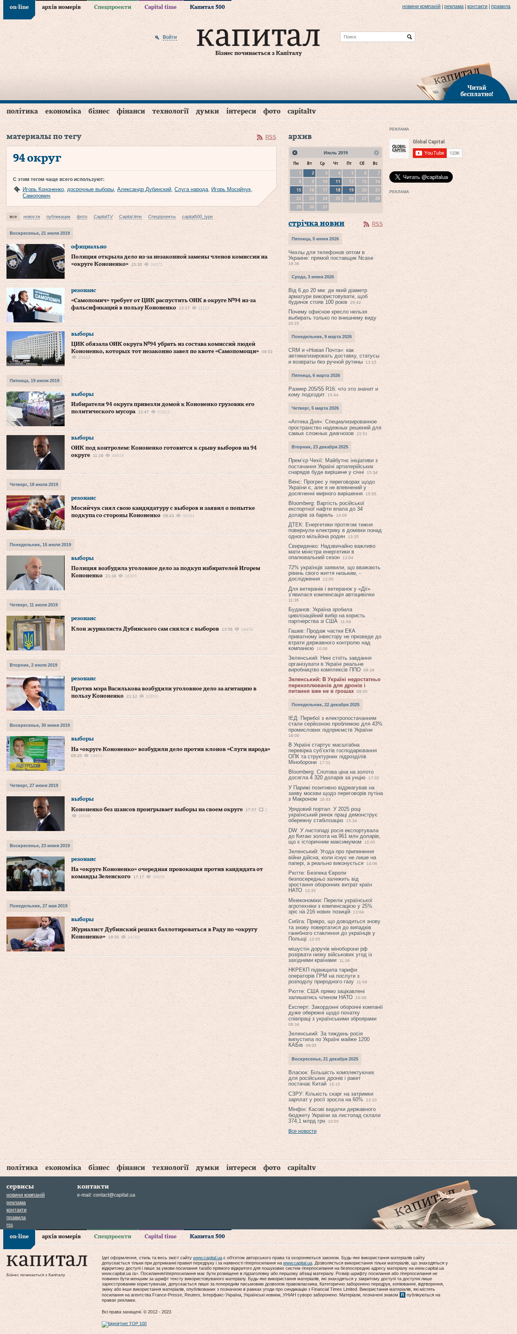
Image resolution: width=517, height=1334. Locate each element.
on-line (19, 7)
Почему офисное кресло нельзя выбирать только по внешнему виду (332, 314)
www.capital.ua (207, 1257)
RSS (270, 137)
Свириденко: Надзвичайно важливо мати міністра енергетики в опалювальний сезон (331, 552)
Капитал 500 (207, 7)
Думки (207, 111)
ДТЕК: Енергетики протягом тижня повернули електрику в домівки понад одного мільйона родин (335, 530)
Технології (170, 111)
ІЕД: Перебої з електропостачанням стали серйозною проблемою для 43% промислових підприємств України (335, 724)
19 (351, 190)
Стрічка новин (316, 223)
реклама (454, 6)
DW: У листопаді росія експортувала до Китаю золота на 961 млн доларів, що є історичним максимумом (334, 836)
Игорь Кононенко (43, 189)
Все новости (302, 1131)
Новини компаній (421, 6)
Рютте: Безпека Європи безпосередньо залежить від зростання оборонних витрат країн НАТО (330, 881)
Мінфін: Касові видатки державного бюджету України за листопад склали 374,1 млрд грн (334, 1115)
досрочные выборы (90, 189)
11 (338, 181)
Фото (271, 111)
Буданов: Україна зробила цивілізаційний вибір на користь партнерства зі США (326, 615)
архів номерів (61, 7)
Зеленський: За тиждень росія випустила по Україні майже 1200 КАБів (329, 1039)
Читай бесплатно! (476, 91)
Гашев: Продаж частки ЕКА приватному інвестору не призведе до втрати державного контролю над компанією (334, 639)
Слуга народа (191, 189)
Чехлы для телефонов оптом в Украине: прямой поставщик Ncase (330, 255)
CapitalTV (302, 111)
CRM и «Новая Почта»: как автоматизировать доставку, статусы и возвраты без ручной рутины (333, 356)
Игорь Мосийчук (231, 189)
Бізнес (98, 111)
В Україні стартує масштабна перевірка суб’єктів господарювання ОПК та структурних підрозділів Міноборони (332, 753)
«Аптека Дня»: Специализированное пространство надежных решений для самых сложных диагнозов (334, 427)
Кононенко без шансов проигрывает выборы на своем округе (157, 809)
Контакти (477, 6)
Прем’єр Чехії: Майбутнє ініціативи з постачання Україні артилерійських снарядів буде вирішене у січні (333, 466)
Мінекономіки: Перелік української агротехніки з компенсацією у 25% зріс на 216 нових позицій (330, 906)
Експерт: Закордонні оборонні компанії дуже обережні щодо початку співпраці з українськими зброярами (335, 1013)
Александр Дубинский (144, 189)
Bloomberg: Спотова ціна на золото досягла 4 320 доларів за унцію (331, 775)
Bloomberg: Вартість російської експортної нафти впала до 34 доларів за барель (326, 509)
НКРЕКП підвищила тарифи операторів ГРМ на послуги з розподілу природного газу (323, 976)
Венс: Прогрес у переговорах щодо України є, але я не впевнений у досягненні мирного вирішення (331, 488)
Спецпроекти (112, 7)
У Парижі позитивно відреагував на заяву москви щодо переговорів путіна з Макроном (335, 793)
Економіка (63, 111)
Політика (22, 111)
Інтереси (241, 111)
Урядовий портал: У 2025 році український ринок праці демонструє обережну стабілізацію (333, 815)
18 (338, 190)
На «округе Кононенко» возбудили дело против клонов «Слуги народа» (170, 749)
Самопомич (36, 196)
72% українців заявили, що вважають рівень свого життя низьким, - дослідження (334, 573)
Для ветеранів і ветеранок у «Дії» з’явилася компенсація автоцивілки (331, 592)
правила (501, 6)
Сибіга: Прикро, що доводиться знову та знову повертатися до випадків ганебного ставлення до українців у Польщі (334, 930)
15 (298, 190)
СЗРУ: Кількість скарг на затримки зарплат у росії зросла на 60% (330, 1097)
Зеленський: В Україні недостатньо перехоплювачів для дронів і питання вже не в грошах (334, 685)
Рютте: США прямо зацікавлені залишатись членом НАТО (326, 994)
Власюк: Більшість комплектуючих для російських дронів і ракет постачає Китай (331, 1078)
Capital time (161, 7)
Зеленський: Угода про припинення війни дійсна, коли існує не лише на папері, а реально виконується (332, 857)
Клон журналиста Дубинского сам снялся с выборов (145, 629)
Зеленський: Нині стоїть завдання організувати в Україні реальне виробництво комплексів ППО (330, 664)
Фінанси (131, 111)
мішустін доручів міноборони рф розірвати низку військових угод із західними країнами (330, 955)
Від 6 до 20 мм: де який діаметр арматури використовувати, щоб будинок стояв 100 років (328, 296)
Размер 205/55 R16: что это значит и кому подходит (333, 392)
